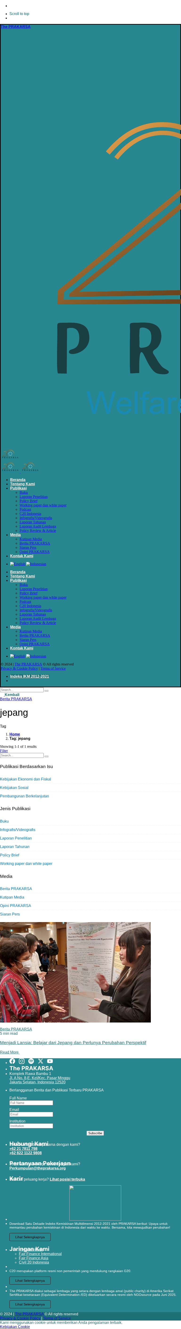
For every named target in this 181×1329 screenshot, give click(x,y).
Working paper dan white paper (26, 864)
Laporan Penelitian (16, 838)
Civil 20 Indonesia (34, 1262)
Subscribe (95, 1133)
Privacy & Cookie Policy (19, 668)
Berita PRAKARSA (16, 699)
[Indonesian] (36, 564)
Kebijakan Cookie (15, 1327)
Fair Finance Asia (33, 1258)
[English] (17, 564)
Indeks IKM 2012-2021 (29, 676)
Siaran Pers (10, 914)
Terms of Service (53, 668)
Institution (17, 1121)
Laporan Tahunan (14, 847)
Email (14, 1110)
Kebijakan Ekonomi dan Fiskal (25, 779)
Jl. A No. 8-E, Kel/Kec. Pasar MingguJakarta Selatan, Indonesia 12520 (39, 1080)
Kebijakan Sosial (14, 788)
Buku (4, 821)
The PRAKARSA (28, 664)
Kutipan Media (12, 897)
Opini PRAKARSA (15, 906)
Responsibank (31, 1250)
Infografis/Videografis (17, 830)
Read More (10, 1052)
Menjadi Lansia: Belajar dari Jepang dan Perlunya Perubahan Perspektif (73, 1042)
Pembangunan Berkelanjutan (24, 796)
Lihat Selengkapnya (30, 1237)
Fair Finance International (40, 1254)
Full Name (18, 1098)
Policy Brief (9, 855)
